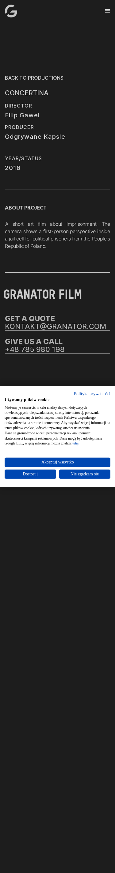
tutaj (75, 443)
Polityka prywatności (92, 393)
